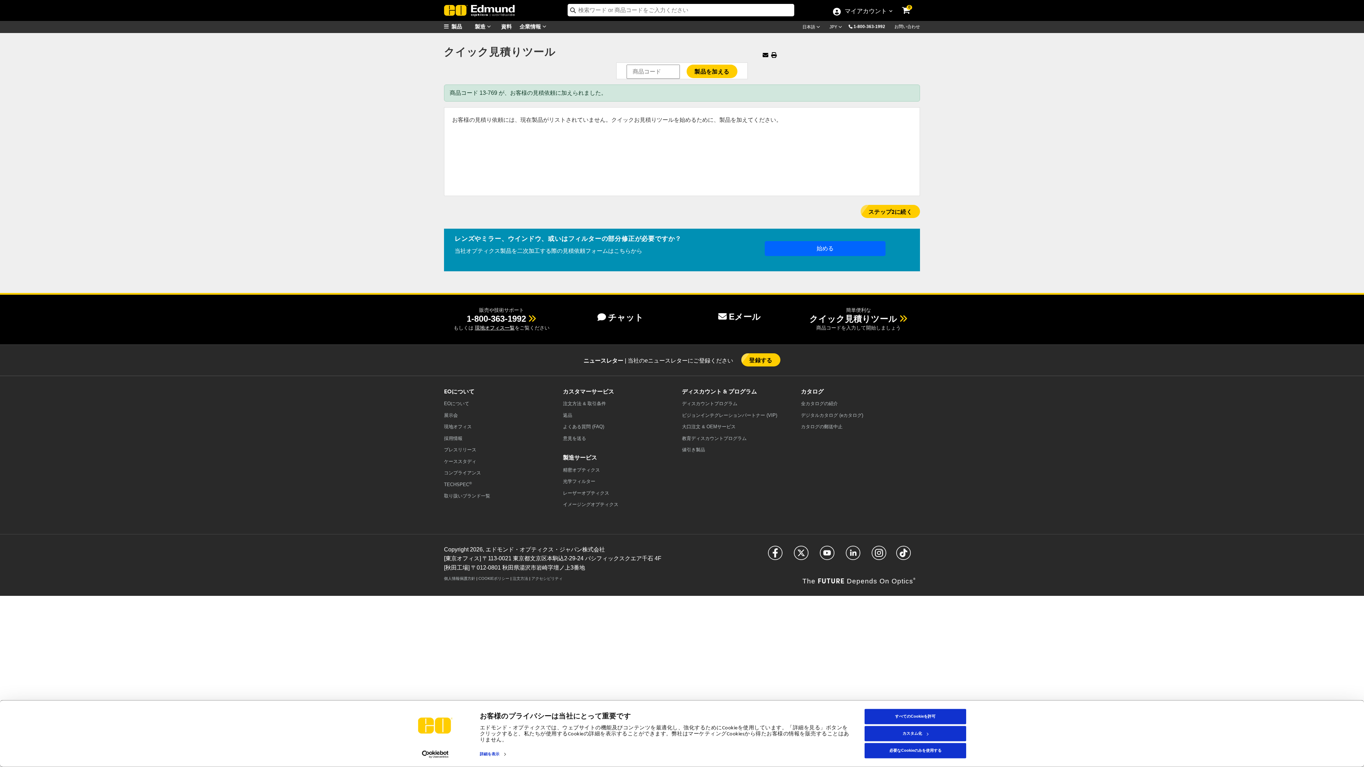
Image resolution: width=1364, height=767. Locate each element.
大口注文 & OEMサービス (709, 426)
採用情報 (453, 438)
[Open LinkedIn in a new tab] (853, 556)
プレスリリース (460, 449)
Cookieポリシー (493, 578)
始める (825, 248)
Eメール (745, 316)
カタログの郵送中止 (822, 426)
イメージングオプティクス (590, 504)
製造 (481, 26)
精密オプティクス (581, 470)
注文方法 (520, 578)
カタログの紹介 (819, 403)
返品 (567, 415)
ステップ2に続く (890, 211)
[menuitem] (462, 26)
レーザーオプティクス (586, 493)
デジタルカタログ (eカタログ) (832, 415)
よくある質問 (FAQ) (583, 426)
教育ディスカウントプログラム (714, 438)
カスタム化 (912, 733)
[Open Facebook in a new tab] (775, 556)
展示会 (451, 415)
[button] (872, 26)
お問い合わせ (907, 26)
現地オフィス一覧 (495, 328)
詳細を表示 (490, 754)
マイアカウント (866, 12)
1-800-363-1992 (869, 26)
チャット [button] (626, 317)
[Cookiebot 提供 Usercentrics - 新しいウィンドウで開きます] (435, 754)
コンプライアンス (462, 472)
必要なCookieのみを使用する (915, 750)
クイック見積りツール (853, 318)
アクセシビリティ (547, 578)
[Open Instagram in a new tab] (879, 556)
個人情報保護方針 (459, 578)
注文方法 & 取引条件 (584, 403)
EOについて (456, 403)
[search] (681, 10)
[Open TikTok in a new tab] (903, 556)
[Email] (765, 55)
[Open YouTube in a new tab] (827, 556)
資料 (506, 26)
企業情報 (531, 26)
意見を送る (574, 438)
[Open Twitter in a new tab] (801, 556)
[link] (910, 5)
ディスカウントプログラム (709, 403)
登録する (761, 360)
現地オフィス (458, 426)
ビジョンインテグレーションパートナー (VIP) (729, 415)
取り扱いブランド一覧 (467, 496)
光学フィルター (579, 481)
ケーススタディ (460, 461)
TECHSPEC (458, 484)
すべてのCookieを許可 (915, 716)
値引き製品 (693, 449)
